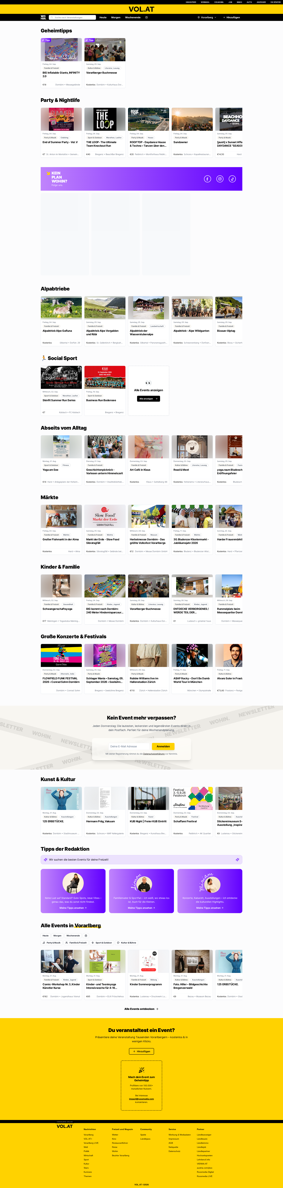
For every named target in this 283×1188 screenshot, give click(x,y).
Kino (114, 1139)
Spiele (143, 1135)
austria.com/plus (204, 1168)
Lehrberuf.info (203, 1159)
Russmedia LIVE (204, 1176)
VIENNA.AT (202, 1164)
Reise (114, 1147)
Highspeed (191, 2)
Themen (88, 1176)
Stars (86, 1168)
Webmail (205, 2)
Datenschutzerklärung (154, 753)
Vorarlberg (207, 17)
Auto (249, 2)
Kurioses (88, 1172)
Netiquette (173, 1147)
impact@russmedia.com (141, 1099)
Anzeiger (261, 2)
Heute (103, 17)
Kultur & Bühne (128, 942)
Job (230, 2)
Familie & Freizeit (78, 942)
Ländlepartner (203, 1151)
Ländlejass (145, 1139)
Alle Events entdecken (139, 1008)
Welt (86, 1147)
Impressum (174, 1139)
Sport (86, 1159)
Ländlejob (201, 1147)
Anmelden (163, 746)
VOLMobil (219, 2)
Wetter (115, 1135)
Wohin (115, 1151)
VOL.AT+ (88, 1139)
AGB (171, 1143)
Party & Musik (53, 942)
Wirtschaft (88, 1155)
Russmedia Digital (205, 1172)
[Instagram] (220, 179)
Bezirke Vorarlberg (120, 1155)
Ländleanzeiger (204, 1135)
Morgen (115, 17)
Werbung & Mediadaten (180, 1135)
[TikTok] (232, 179)
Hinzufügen (233, 17)
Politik (86, 1151)
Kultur (86, 1164)
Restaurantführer (120, 1143)
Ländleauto (202, 1139)
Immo (239, 2)
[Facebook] (207, 179)
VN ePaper (275, 2)
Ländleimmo (202, 1143)
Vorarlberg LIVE (91, 1143)
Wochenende (133, 17)
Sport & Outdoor (104, 942)
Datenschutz (174, 1151)
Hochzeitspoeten (205, 1155)
